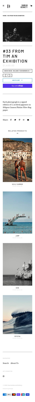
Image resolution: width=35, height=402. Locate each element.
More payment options (17, 90)
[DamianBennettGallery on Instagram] (3, 376)
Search (6, 363)
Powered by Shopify (8, 388)
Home (4, 15)
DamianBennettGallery (15, 385)
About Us (14, 363)
